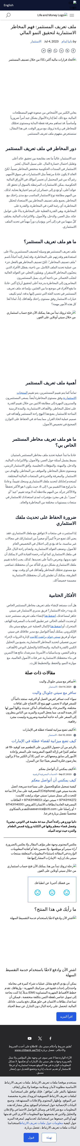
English (8, 5)
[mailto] (49, 50)
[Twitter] (40, 1038)
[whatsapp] (55, 50)
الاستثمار (36, 41)
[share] (43, 50)
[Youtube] (29, 1038)
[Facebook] (50, 1038)
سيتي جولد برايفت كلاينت (45, 637)
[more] (72, 15)
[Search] (8, 15)
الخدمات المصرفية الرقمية (45, 774)
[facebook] (73, 50)
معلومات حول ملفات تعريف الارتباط (41, 1123)
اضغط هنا (50, 615)
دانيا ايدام (67, 41)
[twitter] (67, 50)
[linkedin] (61, 50)
